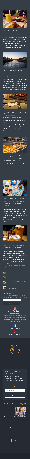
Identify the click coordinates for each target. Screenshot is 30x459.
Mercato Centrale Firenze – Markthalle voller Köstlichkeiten (14, 156)
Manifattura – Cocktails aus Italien (13, 243)
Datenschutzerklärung (23, 297)
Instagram (15, 440)
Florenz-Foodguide (16, 34)
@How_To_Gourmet (15, 311)
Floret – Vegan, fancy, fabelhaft (12, 30)
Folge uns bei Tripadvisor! (15, 446)
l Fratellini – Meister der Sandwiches (13, 70)
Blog (17, 201)
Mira (6, 32)
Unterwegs (6, 76)
